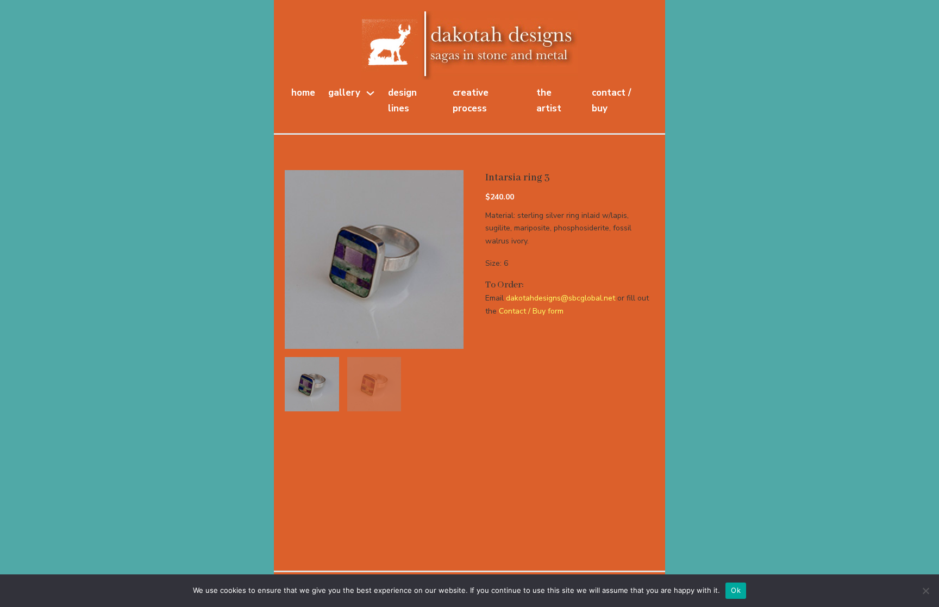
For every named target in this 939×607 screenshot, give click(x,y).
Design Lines (402, 100)
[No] (925, 590)
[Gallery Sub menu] (370, 93)
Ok (736, 590)
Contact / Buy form (531, 311)
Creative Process (471, 100)
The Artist (548, 100)
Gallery (344, 92)
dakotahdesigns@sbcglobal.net (560, 298)
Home (303, 92)
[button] (448, 184)
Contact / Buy (611, 100)
